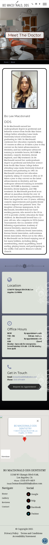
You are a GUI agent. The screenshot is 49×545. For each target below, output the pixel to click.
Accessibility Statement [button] (24, 536)
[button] (16, 4)
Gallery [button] (5, 498)
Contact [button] (5, 506)
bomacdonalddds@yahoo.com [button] (25, 377)
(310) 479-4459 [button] (19, 379)
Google (34, 494)
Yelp (33, 500)
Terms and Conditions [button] (31, 533)
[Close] (37, 421)
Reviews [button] (6, 502)
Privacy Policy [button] (11, 533)
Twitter (35, 513)
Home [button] (6, 62)
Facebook (36, 507)
